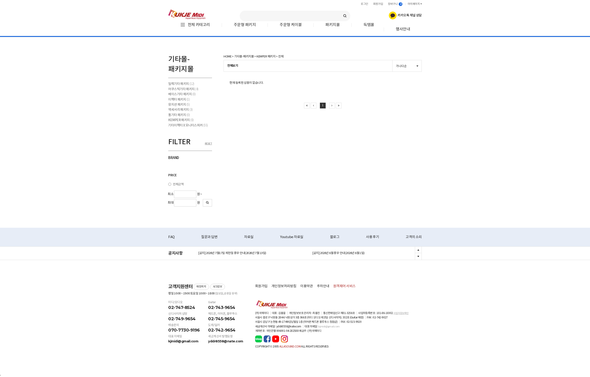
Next (418, 256)
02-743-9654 (221, 307)
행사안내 (403, 29)
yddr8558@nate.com (225, 341)
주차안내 (323, 286)
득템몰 (368, 25)
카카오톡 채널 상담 (409, 15)
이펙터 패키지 (179, 100)
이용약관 (306, 286)
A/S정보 (217, 286)
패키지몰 (332, 25)
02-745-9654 (221, 318)
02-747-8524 (181, 307)
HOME (227, 56)
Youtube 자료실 (291, 237)
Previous (418, 250)
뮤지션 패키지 (179, 105)
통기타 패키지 (179, 115)
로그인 (364, 4)
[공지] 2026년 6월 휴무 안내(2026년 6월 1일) (338, 253)
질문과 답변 (209, 237)
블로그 (334, 237)
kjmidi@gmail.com (183, 341)
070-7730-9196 (184, 330)
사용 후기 (372, 237)
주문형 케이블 (291, 25)
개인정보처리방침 (283, 286)
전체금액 (178, 184)
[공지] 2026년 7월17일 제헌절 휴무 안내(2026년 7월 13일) (232, 253)
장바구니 (394, 4)
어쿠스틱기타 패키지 (183, 89)
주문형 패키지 (245, 25)
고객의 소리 (414, 237)
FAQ (171, 237)
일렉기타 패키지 (181, 84)
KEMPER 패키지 (181, 120)
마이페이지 (414, 4)
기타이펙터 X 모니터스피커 (188, 125)
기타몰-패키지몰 (244, 56)
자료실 (249, 237)
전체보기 (232, 66)
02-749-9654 (182, 318)
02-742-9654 (222, 330)
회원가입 (378, 4)
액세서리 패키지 (180, 110)
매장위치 (201, 286)
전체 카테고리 (199, 25)
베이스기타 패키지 (181, 94)
